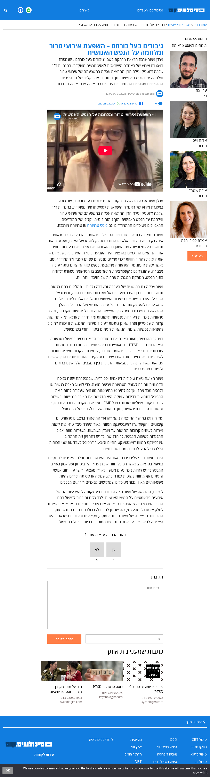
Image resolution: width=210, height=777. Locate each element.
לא (97, 549)
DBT (138, 761)
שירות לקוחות (44, 754)
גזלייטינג (136, 739)
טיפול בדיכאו (198, 754)
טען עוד (197, 256)
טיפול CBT (199, 739)
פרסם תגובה (64, 639)
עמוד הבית (200, 25)
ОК (8, 770)
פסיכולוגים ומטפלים (150, 10)
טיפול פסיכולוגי (167, 747)
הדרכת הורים (133, 754)
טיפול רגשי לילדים (165, 761)
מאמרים (84, 10)
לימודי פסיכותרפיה (101, 739)
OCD (173, 739)
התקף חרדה (199, 747)
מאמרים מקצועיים (179, 25)
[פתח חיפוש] (5, 10)
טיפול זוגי (200, 761)
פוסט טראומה (97, 225)
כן (113, 549)
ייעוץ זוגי (136, 747)
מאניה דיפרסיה (167, 754)
